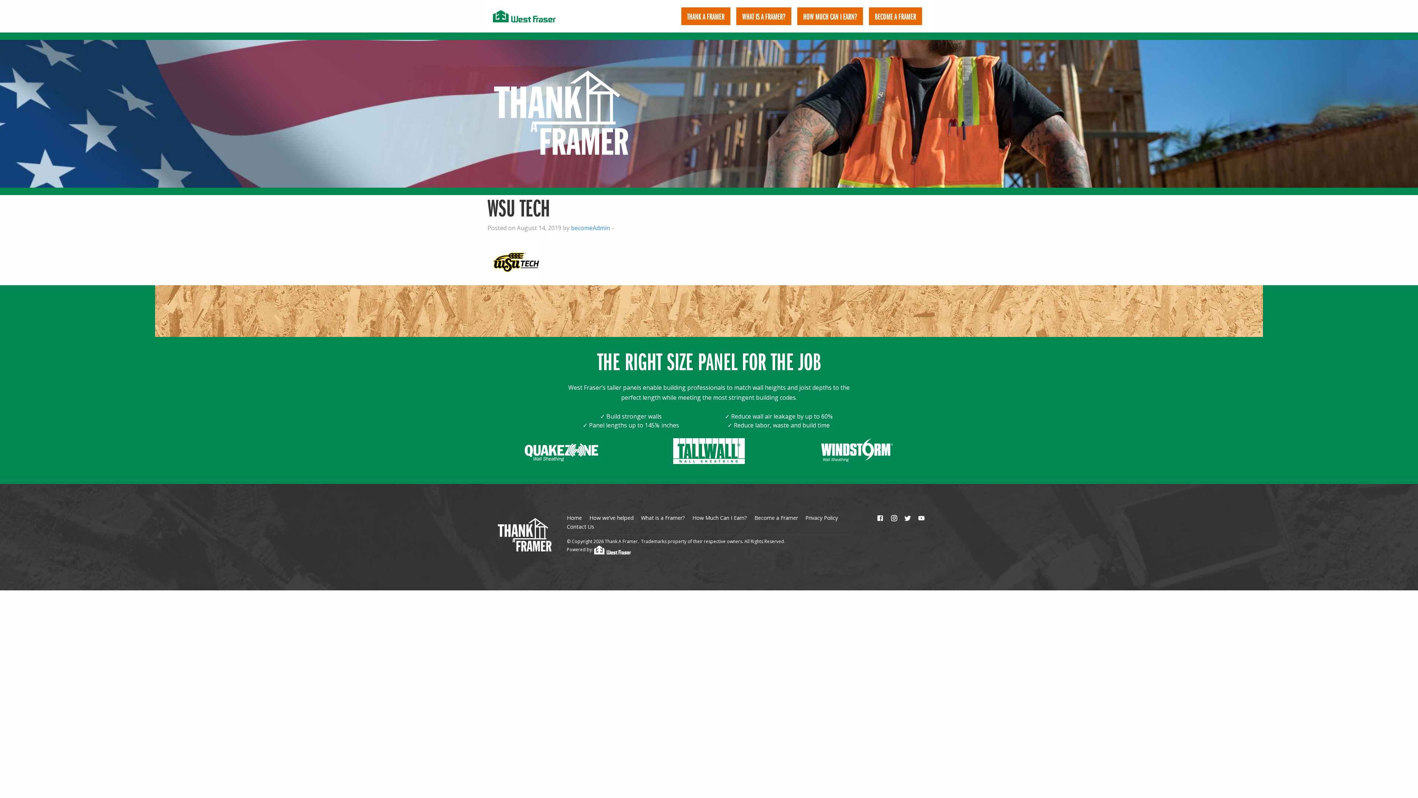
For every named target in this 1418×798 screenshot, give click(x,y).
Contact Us (580, 526)
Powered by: (580, 549)
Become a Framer (776, 517)
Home (574, 517)
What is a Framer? (763, 16)
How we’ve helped (611, 517)
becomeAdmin (590, 228)
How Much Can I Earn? (830, 16)
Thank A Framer (706, 16)
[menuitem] (705, 16)
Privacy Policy (821, 517)
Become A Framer (895, 16)
